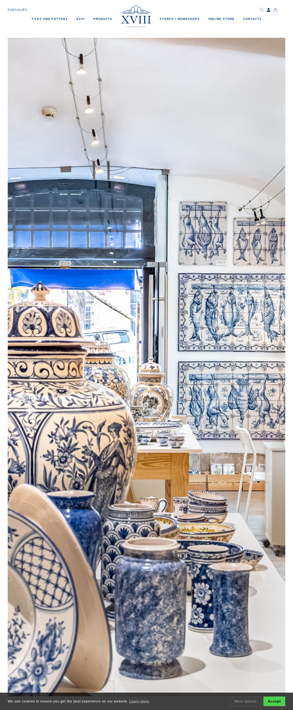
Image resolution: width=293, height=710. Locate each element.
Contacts (252, 19)
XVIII (80, 19)
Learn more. (139, 701)
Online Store (221, 19)
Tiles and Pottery (50, 19)
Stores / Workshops (180, 19)
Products (103, 19)
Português (17, 10)
